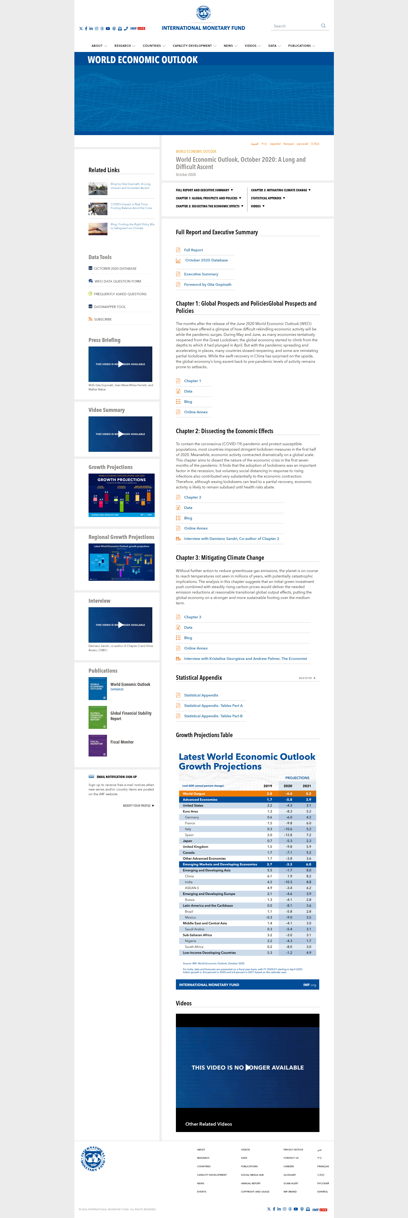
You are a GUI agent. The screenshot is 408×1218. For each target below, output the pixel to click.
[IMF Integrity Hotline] (126, 28)
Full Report (193, 250)
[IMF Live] (320, 1209)
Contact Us (291, 1158)
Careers (289, 1166)
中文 (264, 143)
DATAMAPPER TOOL (110, 307)
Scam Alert (291, 1183)
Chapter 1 (192, 381)
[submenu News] (236, 46)
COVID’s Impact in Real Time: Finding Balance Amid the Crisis (131, 206)
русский (302, 143)
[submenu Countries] (164, 46)
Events (201, 1192)
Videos (251, 45)
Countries (152, 45)
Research (123, 45)
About (97, 45)
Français (323, 1166)
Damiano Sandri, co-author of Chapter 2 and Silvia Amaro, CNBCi (121, 648)
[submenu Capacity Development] (215, 46)
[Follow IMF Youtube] (108, 28)
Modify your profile (137, 805)
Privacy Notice (293, 1150)
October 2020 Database (206, 261)
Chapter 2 (192, 497)
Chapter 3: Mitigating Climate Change (279, 190)
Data (272, 45)
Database (117, 689)
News (228, 45)
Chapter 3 (192, 617)
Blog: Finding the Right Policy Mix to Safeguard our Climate (133, 226)
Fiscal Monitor (122, 742)
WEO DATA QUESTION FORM (118, 281)
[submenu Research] (134, 46)
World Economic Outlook (130, 684)
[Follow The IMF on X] (81, 28)
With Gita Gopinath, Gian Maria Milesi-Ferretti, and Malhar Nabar (121, 387)
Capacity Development (192, 45)
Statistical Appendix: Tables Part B (213, 716)
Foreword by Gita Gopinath (207, 284)
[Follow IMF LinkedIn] (91, 28)
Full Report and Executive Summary (202, 190)
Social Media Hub (252, 1175)
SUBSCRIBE (103, 319)
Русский (323, 1183)
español (275, 143)
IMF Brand (290, 1192)
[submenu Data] (279, 46)
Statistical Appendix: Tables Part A (213, 705)
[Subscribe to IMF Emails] (120, 28)
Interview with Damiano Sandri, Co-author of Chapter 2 (231, 538)
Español (322, 1192)
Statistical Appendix (266, 198)
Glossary (290, 1175)
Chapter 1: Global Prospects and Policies (207, 198)
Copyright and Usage (255, 1192)
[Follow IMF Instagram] (96, 28)
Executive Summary (201, 274)
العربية (254, 143)
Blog (188, 401)
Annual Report (251, 1183)
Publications (299, 45)
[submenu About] (105, 46)
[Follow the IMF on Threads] (102, 28)
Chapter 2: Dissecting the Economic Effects (208, 206)
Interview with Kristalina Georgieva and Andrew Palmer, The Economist (245, 658)
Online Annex (196, 412)
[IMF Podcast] (114, 28)
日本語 (315, 143)
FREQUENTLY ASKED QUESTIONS (120, 294)
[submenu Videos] (259, 46)
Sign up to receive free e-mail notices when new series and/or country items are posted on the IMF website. (121, 789)
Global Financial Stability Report (131, 716)
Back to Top (305, 678)
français (289, 143)
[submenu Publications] (314, 46)
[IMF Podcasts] (302, 1209)
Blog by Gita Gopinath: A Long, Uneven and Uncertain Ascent (131, 186)
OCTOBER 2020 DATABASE (115, 269)
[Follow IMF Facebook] (86, 28)
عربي (319, 1150)
